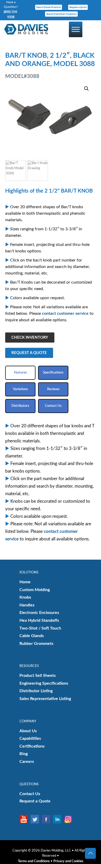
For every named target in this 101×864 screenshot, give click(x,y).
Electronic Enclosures (39, 613)
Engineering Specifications (43, 683)
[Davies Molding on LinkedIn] (58, 819)
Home (25, 582)
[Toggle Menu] (75, 29)
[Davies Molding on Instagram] (69, 819)
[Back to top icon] (90, 853)
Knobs (25, 597)
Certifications (32, 746)
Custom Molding (34, 590)
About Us (28, 731)
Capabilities (30, 738)
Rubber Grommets (36, 644)
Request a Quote (35, 801)
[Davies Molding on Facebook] (47, 819)
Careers (26, 762)
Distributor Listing (36, 691)
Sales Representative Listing (45, 699)
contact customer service (65, 313)
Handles (26, 605)
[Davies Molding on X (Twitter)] (36, 819)
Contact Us (29, 794)
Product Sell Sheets (37, 675)
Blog (23, 754)
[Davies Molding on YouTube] (25, 819)
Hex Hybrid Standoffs (39, 620)
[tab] (20, 373)
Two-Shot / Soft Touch (40, 628)
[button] (87, 88)
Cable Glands (31, 636)
